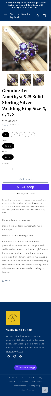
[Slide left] (3, 80)
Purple (8, 146)
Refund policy (23, 381)
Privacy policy (36, 381)
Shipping (5, 125)
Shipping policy (35, 386)
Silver (8, 157)
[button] (6, 16)
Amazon (10, 351)
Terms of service (19, 386)
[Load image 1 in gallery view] (12, 79)
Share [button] (7, 281)
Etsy (21, 351)
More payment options (25, 194)
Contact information (26, 390)
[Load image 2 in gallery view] (25, 79)
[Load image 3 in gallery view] (38, 79)
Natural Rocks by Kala (24, 378)
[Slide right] (48, 80)
